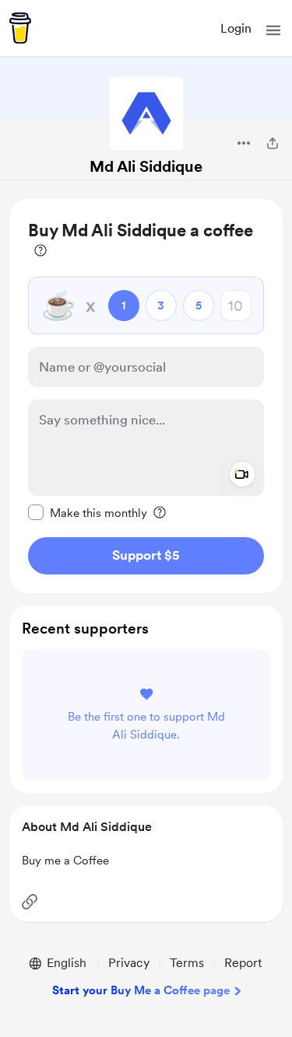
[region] (146, 396)
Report (243, 962)
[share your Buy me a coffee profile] (273, 143)
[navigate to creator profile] (146, 113)
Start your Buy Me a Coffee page (141, 990)
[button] (273, 30)
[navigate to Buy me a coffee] (20, 28)
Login (236, 28)
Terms (187, 962)
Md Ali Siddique (146, 166)
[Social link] (29, 902)
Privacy (129, 962)
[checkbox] (87, 512)
